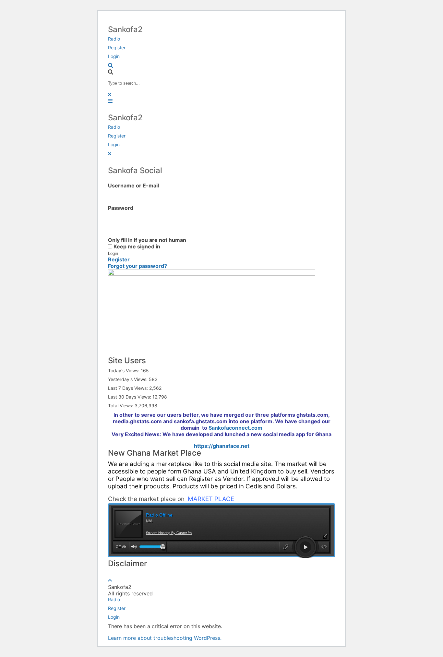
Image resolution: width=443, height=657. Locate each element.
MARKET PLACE (211, 499)
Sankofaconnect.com (235, 427)
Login (114, 56)
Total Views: (121, 405)
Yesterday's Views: (128, 379)
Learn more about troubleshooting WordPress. (165, 638)
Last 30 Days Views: (130, 397)
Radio (114, 39)
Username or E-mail (133, 185)
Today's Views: (124, 370)
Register (117, 47)
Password (120, 208)
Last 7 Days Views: (128, 388)
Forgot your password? (137, 266)
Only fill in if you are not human (147, 240)
